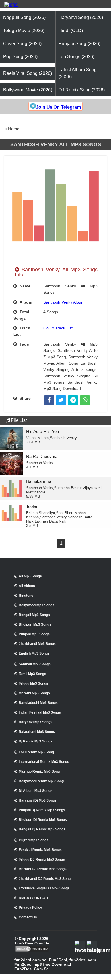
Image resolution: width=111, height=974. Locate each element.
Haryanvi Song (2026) (81, 17)
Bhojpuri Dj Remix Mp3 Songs (43, 820)
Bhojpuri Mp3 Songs (35, 624)
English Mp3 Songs (34, 653)
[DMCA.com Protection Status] (32, 951)
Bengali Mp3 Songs (34, 615)
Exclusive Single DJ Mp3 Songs (44, 888)
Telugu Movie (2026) (23, 30)
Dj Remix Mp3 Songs (35, 741)
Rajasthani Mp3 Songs (37, 732)
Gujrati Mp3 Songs (33, 840)
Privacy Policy (30, 908)
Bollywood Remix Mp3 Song (41, 781)
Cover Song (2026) (22, 43)
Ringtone (26, 596)
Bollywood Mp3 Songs (36, 605)
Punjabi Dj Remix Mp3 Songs (42, 810)
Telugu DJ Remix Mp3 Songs (42, 859)
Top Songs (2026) (76, 56)
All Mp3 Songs (30, 576)
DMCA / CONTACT (33, 898)
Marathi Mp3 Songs (34, 693)
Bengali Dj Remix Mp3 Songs (42, 829)
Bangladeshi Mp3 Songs (38, 703)
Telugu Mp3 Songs (33, 683)
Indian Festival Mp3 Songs (40, 712)
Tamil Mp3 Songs (32, 674)
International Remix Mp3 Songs (44, 762)
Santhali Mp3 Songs (35, 664)
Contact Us (28, 917)
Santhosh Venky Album (64, 302)
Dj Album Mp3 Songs (35, 791)
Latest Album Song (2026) (78, 73)
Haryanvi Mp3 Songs (35, 722)
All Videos (27, 586)
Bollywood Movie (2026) (27, 89)
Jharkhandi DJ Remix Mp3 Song (45, 879)
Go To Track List (58, 328)
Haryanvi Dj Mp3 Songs (38, 800)
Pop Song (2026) (20, 56)
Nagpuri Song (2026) (24, 17)
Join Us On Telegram (58, 107)
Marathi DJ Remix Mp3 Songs (43, 869)
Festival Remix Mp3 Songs (40, 850)
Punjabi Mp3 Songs (34, 634)
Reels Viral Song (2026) (27, 73)
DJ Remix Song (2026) (82, 89)
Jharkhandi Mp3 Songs (37, 644)
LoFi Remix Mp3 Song (36, 752)
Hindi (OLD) (71, 30)
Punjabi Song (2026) (79, 43)
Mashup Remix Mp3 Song (39, 771)
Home (13, 128)
